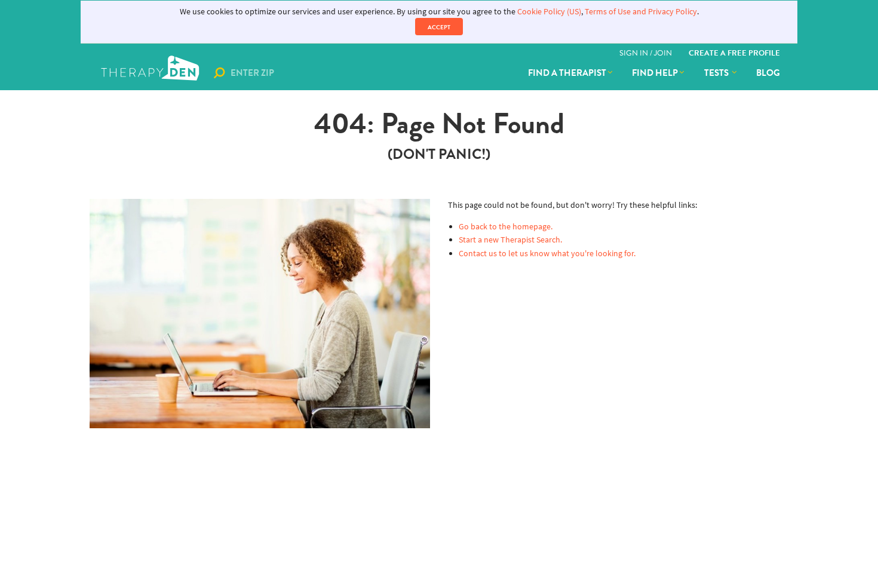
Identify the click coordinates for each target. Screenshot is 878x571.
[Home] (151, 73)
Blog (768, 72)
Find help (655, 72)
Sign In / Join (645, 53)
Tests (717, 72)
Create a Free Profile (734, 53)
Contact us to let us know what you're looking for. (547, 253)
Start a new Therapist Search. (510, 239)
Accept (439, 27)
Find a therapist (567, 72)
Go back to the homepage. (505, 226)
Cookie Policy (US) (549, 11)
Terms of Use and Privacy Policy (641, 11)
